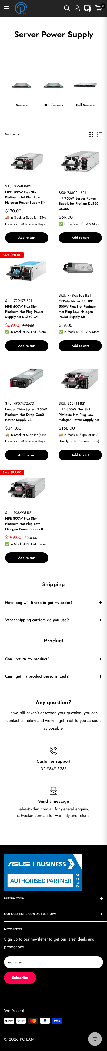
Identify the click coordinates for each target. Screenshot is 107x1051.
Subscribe (20, 977)
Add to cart (26, 237)
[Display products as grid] (91, 134)
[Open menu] (6, 8)
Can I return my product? (27, 659)
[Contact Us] (87, 8)
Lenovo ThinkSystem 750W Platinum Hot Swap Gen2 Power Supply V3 (26, 414)
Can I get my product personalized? (37, 676)
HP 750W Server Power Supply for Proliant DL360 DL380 (78, 203)
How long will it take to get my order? (39, 603)
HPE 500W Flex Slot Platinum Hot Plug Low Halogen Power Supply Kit (25, 197)
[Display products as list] (99, 134)
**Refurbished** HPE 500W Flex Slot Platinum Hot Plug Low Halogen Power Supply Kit (78, 309)
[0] (98, 8)
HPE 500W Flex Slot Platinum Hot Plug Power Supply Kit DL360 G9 (24, 311)
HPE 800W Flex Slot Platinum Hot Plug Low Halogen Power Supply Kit (79, 414)
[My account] (77, 8)
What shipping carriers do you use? (37, 620)
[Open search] (67, 8)
